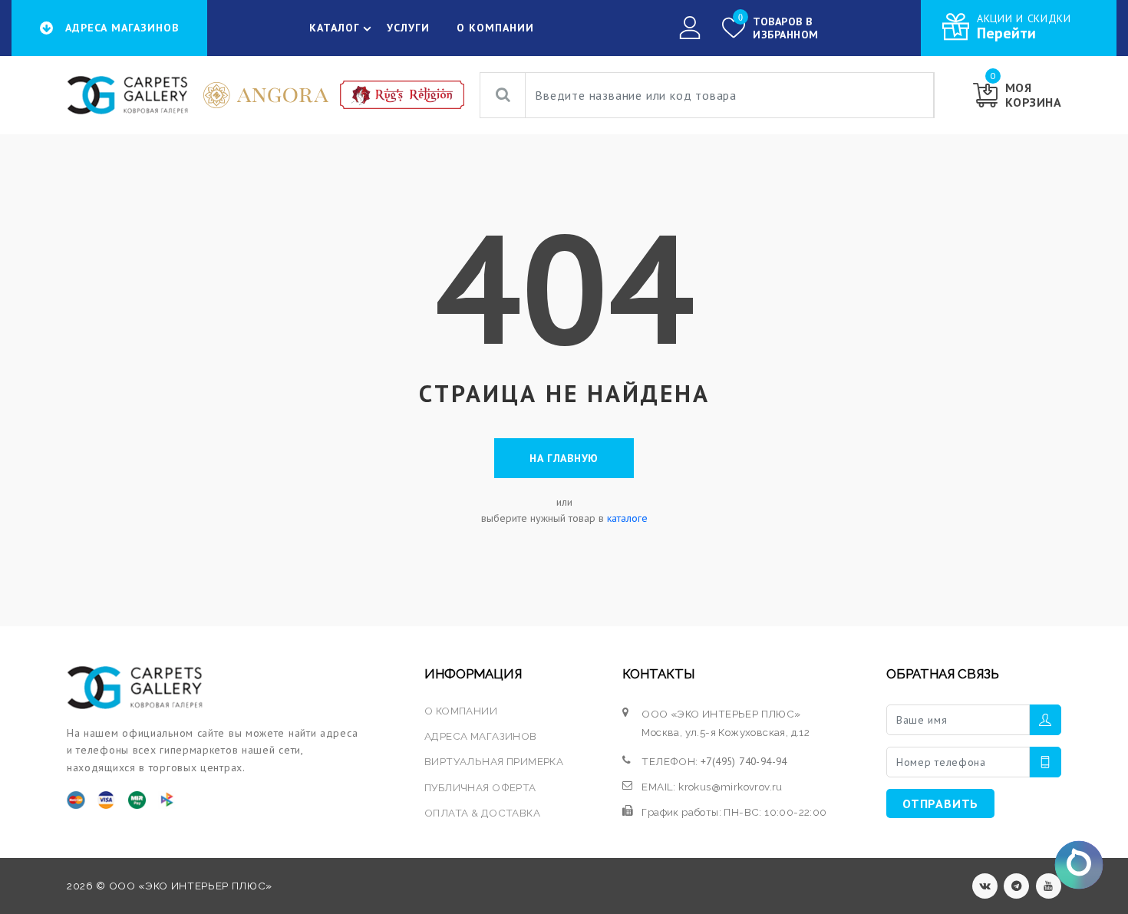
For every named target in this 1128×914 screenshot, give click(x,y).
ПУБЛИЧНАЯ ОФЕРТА (480, 787)
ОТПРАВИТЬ (940, 803)
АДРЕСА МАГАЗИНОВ (480, 736)
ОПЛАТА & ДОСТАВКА (482, 813)
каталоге (627, 518)
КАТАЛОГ (334, 28)
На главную (564, 458)
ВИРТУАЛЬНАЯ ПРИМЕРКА (493, 761)
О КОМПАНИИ (495, 28)
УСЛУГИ (408, 28)
